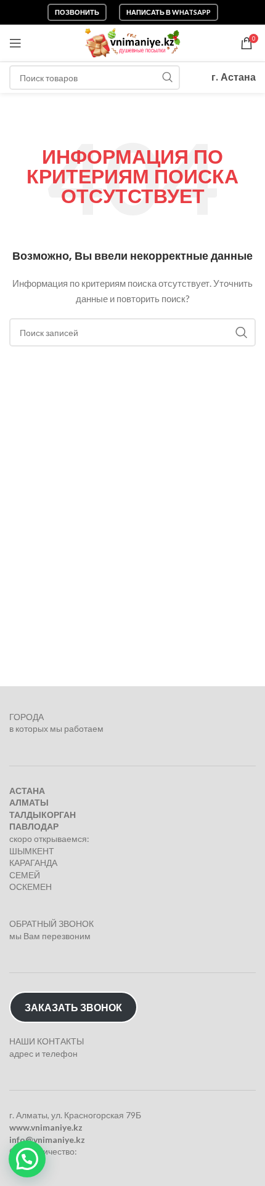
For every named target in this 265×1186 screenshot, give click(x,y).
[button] (27, 1158)
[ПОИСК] (167, 77)
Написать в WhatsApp (168, 12)
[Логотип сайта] (132, 42)
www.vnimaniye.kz (46, 1127)
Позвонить (77, 12)
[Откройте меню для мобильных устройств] (15, 43)
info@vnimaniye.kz (47, 1139)
